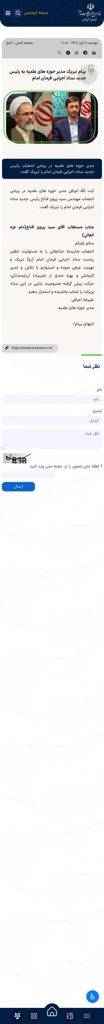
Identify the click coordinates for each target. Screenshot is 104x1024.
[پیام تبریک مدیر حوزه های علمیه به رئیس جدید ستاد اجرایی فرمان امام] (52, 118)
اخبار (9, 43)
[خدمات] (34, 1016)
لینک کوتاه (7, 348)
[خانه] (52, 1011)
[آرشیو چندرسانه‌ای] (70, 1016)
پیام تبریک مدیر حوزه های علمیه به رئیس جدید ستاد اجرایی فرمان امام (48, 75)
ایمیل (97, 411)
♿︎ (92, 996)
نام (99, 390)
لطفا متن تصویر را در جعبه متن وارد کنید (66, 466)
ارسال (18, 487)
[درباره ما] (17, 1016)
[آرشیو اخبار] (87, 1016)
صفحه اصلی (24, 43)
